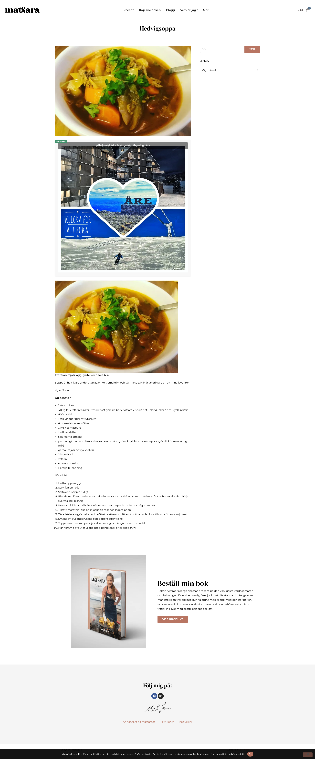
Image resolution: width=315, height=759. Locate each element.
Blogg (170, 10)
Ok (250, 754)
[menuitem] (128, 10)
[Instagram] (161, 696)
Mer (206, 10)
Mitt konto (167, 721)
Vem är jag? (189, 10)
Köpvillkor (185, 721)
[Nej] (308, 754)
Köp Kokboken (150, 10)
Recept (129, 10)
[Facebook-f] (154, 696)
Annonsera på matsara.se (139, 721)
